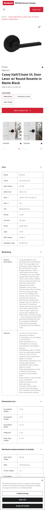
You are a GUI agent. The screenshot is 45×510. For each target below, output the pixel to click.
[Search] (4, 9)
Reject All (22, 500)
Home (4, 17)
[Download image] (42, 67)
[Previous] (4, 148)
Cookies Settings (22, 493)
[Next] (41, 148)
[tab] (20, 148)
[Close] (42, 480)
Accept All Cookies (22, 506)
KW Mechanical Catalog (25, 3)
